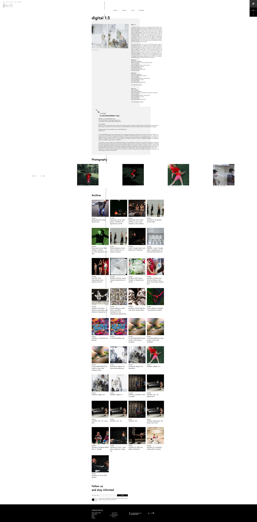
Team (93, 515)
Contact (93, 518)
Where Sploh (94, 514)
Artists (93, 516)
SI (253, 14)
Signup (122, 495)
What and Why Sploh (96, 512)
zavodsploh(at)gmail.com (136, 513)
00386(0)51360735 (135, 514)
